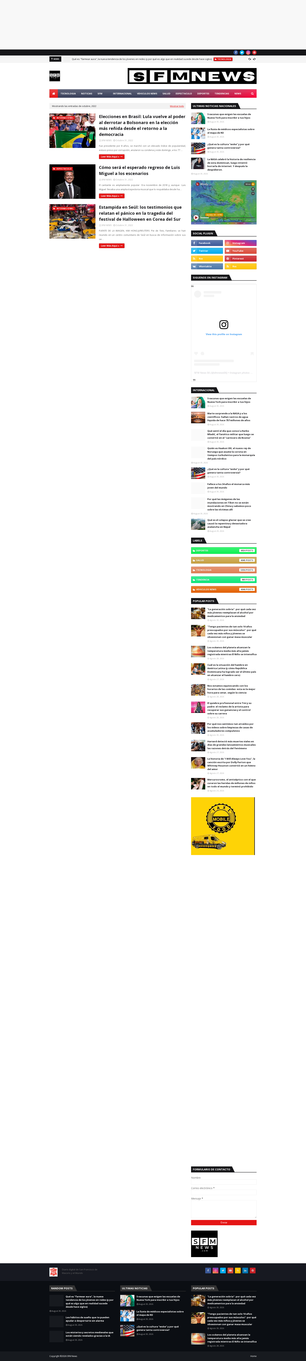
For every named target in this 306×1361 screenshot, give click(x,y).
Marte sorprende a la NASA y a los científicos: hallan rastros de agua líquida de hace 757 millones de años (228, 417)
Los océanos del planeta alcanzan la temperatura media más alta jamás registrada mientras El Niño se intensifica (232, 651)
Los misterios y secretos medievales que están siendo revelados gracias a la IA (89, 1334)
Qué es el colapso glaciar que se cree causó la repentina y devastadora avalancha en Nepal (229, 523)
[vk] (207, 266)
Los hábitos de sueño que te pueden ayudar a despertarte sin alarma (87, 1319)
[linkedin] (245, 1270)
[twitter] (242, 52)
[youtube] (241, 251)
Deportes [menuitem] (203, 93)
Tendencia (220, 579)
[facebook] (236, 52)
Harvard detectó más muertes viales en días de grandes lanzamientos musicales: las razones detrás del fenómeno (231, 745)
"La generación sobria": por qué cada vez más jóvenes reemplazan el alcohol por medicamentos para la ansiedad (231, 613)
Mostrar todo (177, 106)
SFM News (72, 1356)
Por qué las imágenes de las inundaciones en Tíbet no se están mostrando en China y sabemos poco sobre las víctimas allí (229, 504)
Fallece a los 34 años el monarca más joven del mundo (228, 485)
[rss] (207, 259)
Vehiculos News (220, 589)
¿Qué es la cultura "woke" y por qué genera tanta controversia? (228, 146)
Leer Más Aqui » (110, 156)
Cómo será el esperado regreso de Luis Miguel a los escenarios (139, 170)
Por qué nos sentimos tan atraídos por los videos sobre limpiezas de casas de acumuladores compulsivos (230, 727)
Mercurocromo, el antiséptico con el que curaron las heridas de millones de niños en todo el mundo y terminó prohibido (231, 783)
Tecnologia (220, 570)
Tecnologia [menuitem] (68, 93)
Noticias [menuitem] (86, 93)
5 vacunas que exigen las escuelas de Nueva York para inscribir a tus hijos (229, 116)
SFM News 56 (202, 372)
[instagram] (248, 52)
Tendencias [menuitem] (222, 93)
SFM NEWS (106, 140)
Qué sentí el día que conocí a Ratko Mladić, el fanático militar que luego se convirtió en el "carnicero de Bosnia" (230, 434)
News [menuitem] (237, 93)
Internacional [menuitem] (122, 93)
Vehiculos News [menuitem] (147, 93)
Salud (220, 560)
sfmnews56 (220, 372)
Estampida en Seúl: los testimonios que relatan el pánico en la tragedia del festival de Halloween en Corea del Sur (140, 213)
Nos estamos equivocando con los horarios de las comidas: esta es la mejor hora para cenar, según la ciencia (231, 689)
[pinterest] (254, 52)
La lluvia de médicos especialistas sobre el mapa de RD (230, 131)
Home (253, 1356)
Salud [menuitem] (166, 93)
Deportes (220, 550)
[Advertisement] (106, 24)
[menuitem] (53, 93)
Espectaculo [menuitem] (184, 93)
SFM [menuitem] (100, 93)
